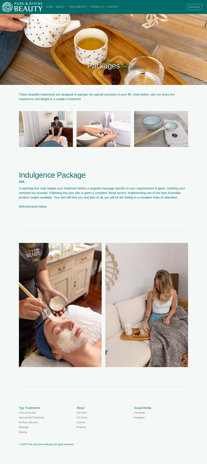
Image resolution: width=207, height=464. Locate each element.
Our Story (82, 412)
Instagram (139, 417)
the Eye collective (28, 422)
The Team (82, 417)
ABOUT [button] (60, 7)
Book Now (194, 7)
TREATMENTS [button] (77, 7)
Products (81, 427)
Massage (24, 427)
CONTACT (113, 7)
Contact (81, 422)
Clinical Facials (27, 412)
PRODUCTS (98, 7)
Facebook (139, 412)
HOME (49, 7)
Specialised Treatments (31, 417)
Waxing (23, 432)
